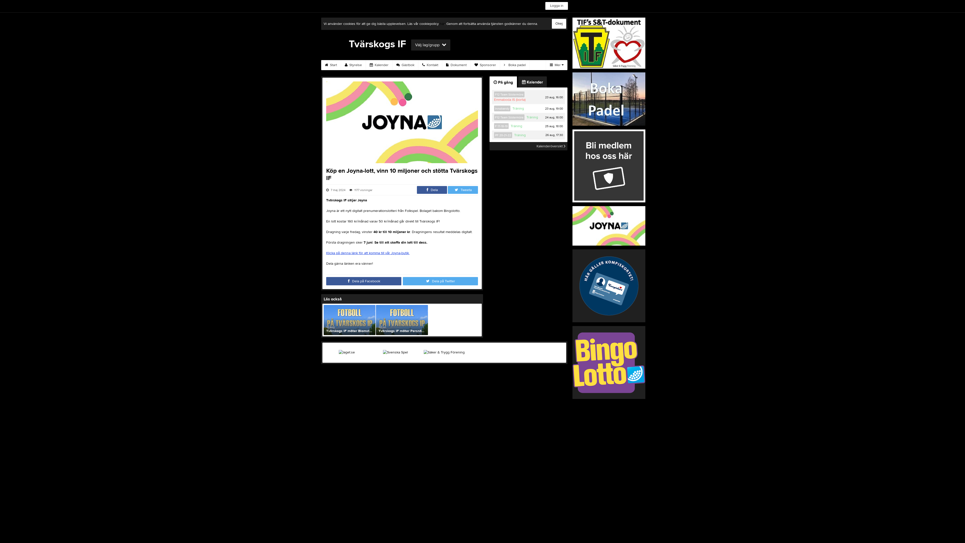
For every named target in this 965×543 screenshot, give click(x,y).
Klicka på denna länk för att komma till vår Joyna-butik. (368, 253)
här (442, 24)
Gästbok (407, 65)
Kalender (381, 65)
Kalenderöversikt (550, 146)
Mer (558, 65)
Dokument (458, 65)
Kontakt (432, 65)
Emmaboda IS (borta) (509, 100)
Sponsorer (487, 65)
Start (333, 65)
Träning (518, 108)
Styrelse (355, 65)
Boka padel (516, 65)
